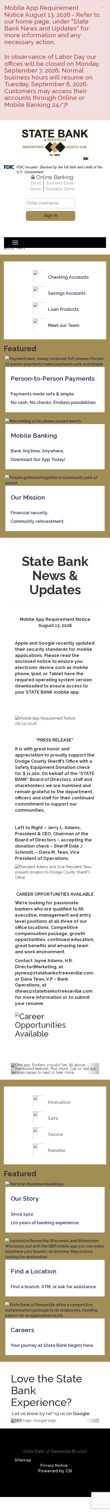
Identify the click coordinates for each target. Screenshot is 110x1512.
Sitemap (23, 1460)
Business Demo (60, 189)
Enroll (36, 183)
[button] (17, 1068)
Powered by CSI (55, 1470)
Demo (35, 189)
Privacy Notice (54, 1465)
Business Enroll (60, 183)
